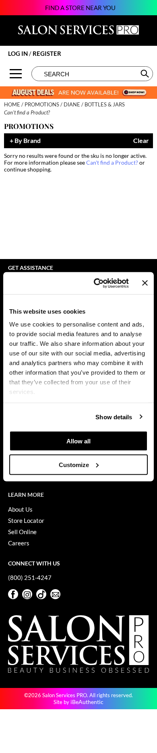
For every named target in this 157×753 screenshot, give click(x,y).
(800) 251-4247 (30, 577)
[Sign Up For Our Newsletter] (55, 594)
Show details (113, 416)
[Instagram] (27, 594)
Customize (74, 464)
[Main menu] (16, 73)
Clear (141, 140)
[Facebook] (13, 594)
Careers (18, 543)
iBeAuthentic (86, 701)
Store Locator (26, 520)
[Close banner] (145, 283)
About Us (20, 509)
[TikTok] (41, 594)
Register (47, 53)
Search (145, 73)
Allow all (78, 441)
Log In (18, 53)
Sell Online (22, 531)
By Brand (27, 140)
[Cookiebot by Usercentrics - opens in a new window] (96, 283)
